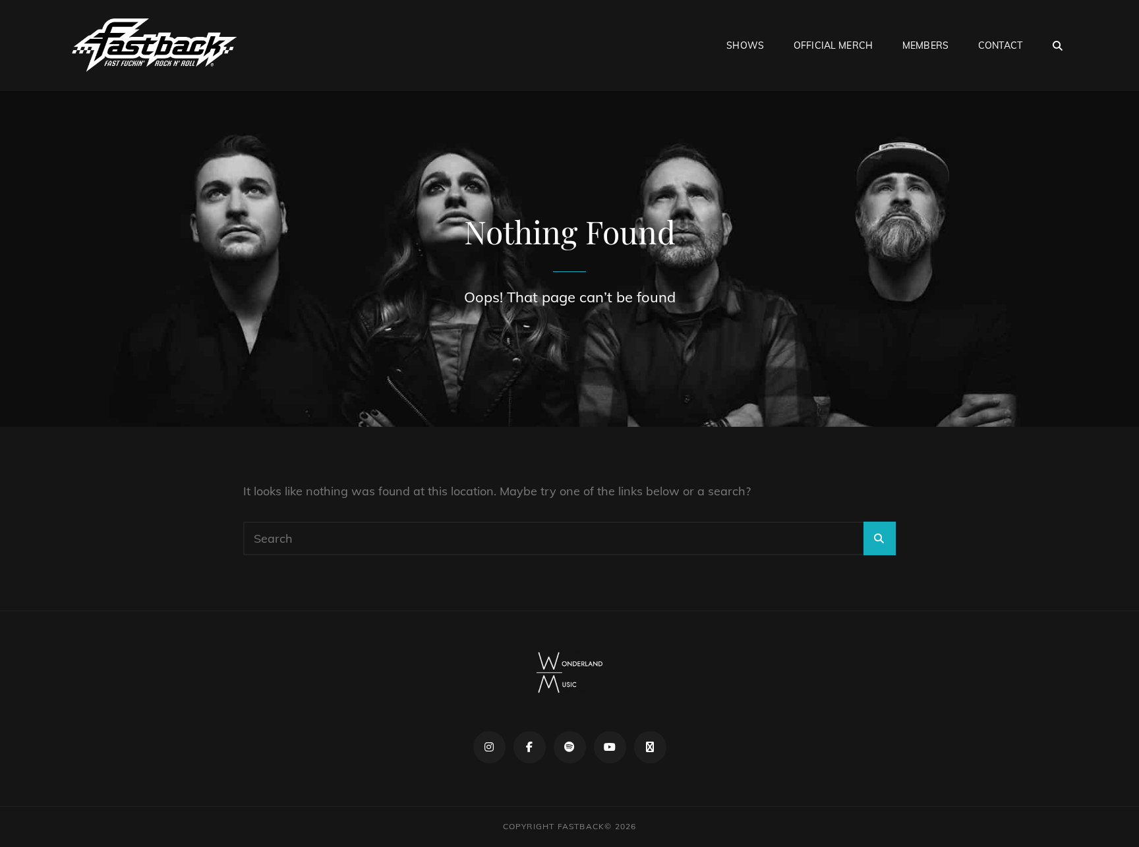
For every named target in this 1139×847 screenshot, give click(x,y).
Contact (1000, 45)
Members (925, 45)
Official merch (833, 45)
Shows (745, 45)
